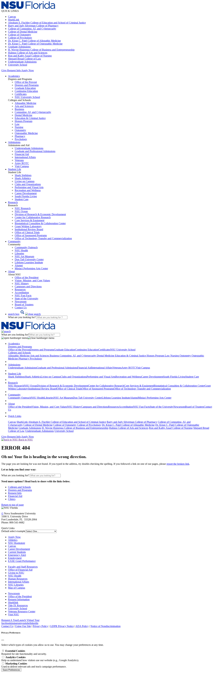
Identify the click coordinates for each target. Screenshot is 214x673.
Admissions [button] (14, 142)
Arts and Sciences (24, 106)
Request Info (14, 70)
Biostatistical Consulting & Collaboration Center (40, 223)
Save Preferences (11, 670)
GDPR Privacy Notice (62, 626)
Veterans (19, 160)
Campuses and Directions (28, 286)
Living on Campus (24, 181)
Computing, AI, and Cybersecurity (33, 112)
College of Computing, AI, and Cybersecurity (32, 28)
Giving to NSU (16, 572)
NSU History (22, 283)
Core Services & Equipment (29, 220)
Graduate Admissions (19, 46)
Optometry (20, 130)
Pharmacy (20, 136)
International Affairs (25, 157)
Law (17, 124)
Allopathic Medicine (25, 103)
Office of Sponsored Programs (31, 235)
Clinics (11, 499)
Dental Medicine (23, 115)
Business (19, 109)
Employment (15, 558)
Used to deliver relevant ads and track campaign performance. (33, 665)
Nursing (19, 127)
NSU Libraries (16, 584)
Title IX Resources (18, 605)
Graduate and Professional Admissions (35, 151)
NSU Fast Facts (23, 295)
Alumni (19, 265)
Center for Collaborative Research (33, 217)
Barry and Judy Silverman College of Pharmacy (33, 25)
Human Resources (17, 578)
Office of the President (26, 277)
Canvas (12, 16)
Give (4, 70)
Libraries (19, 253)
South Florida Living (26, 196)
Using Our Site (23, 626)
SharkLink (13, 19)
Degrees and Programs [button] (20, 346)
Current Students (17, 552)
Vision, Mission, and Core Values (32, 280)
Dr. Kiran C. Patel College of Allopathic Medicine (34, 40)
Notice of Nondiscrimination (105, 626)
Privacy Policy (40, 626)
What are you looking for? (22, 317)
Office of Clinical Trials (27, 232)
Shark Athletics (23, 178)
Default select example (13, 531)
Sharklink (13, 602)
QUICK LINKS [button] (10, 11)
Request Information (19, 599)
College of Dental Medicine (22, 31)
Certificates (21, 94)
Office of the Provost (26, 82)
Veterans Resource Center (21, 611)
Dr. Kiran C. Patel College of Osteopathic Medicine (35, 43)
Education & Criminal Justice (30, 118)
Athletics (12, 540)
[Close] (2, 640)
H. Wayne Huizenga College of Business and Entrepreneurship (41, 49)
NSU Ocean (21, 211)
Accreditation (22, 292)
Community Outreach (26, 247)
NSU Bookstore (16, 543)
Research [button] (13, 202)
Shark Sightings (23, 175)
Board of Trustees (24, 304)
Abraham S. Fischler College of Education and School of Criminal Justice (47, 22)
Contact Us (21, 307)
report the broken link (178, 463)
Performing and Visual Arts (29, 187)
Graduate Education (25, 88)
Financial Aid (22, 154)
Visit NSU (13, 614)
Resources (20, 289)
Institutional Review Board (29, 229)
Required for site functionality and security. (24, 652)
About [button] (11, 271)
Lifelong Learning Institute (29, 262)
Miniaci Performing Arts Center (31, 268)
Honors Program (23, 121)
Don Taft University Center (29, 259)
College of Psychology (20, 37)
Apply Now (27, 70)
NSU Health (21, 250)
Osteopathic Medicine (26, 133)
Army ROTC (22, 163)
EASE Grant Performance (22, 561)
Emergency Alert (17, 555)
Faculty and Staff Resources (23, 566)
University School (17, 64)
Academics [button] (14, 76)
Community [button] (14, 241)
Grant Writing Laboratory (28, 226)
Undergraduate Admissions (22, 61)
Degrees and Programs (27, 85)
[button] (24, 314)
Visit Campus (22, 166)
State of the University (26, 298)
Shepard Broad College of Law (24, 58)
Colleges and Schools (19, 487)
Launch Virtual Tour (28, 620)
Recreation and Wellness (28, 190)
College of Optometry (19, 34)
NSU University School (27, 97)
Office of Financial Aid (20, 569)
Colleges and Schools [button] (19, 352)
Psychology (21, 139)
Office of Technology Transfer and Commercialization (43, 238)
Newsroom (20, 301)
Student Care (21, 199)
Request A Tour (9, 620)
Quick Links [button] (14, 416)
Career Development (26, 193)
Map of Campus (16, 587)
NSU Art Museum (24, 256)
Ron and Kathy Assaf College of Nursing (30, 55)
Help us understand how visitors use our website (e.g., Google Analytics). (40, 659)
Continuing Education (26, 91)
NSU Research (23, 208)
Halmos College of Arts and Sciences (27, 52)
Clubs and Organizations (28, 184)
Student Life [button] (14, 169)
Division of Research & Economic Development (40, 214)
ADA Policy (82, 626)
